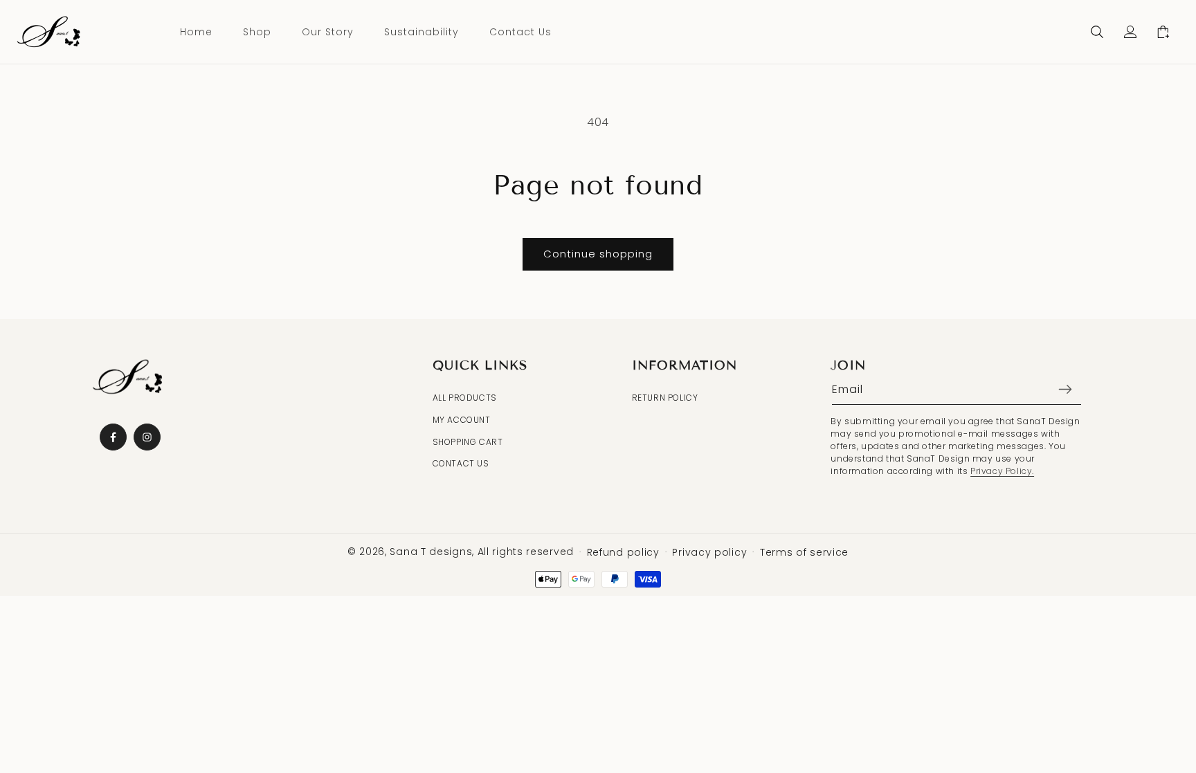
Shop (257, 32)
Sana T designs (431, 551)
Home (196, 32)
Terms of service (804, 552)
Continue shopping (598, 253)
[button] (1097, 32)
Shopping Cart (468, 442)
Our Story (328, 32)
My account (462, 420)
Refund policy (623, 552)
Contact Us (520, 32)
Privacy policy (709, 552)
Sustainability (421, 32)
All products (465, 397)
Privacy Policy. (1002, 471)
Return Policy (665, 397)
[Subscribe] (1065, 389)
